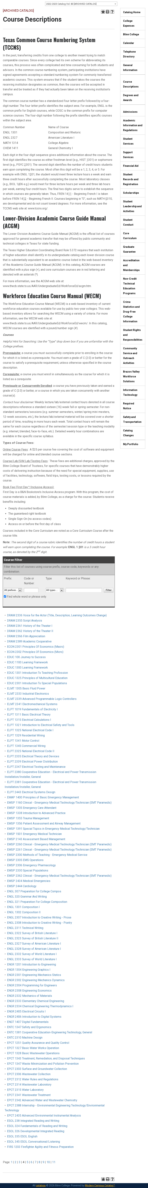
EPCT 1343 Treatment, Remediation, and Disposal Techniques (46, 1058)
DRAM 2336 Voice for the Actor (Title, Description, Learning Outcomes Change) (57, 615)
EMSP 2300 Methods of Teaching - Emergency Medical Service (47, 855)
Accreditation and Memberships (131, 265)
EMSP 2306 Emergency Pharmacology (31, 865)
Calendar (128, 43)
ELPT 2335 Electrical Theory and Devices (33, 756)
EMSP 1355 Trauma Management (28, 818)
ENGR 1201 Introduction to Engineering (31, 964)
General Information (130, 67)
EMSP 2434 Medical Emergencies (28, 881)
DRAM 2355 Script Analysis (24, 620)
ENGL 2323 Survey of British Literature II (32, 938)
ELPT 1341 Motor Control (23, 740)
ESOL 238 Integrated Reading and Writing (33, 1120)
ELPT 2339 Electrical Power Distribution (32, 761)
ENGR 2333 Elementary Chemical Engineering (35, 1001)
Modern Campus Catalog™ (100, 1185)
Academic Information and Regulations (132, 125)
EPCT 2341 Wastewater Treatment (29, 1095)
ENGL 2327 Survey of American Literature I (34, 943)
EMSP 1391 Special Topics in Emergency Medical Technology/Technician (53, 828)
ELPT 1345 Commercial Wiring (26, 746)
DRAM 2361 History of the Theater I (29, 625)
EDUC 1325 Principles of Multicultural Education (37, 678)
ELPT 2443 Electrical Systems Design (31, 792)
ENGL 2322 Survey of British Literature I (32, 933)
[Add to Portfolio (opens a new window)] (103, 12)
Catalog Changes (128, 433)
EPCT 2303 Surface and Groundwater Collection (37, 1069)
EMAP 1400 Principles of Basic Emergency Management (43, 797)
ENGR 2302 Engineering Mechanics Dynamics (36, 980)
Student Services (128, 141)
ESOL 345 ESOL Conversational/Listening (33, 1141)
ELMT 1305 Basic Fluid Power (26, 688)
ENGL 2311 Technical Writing (25, 928)
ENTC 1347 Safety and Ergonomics (29, 1027)
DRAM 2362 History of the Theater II (30, 631)
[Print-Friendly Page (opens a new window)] (107, 12)
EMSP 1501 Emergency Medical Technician (34, 834)
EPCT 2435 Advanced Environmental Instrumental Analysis (44, 1115)
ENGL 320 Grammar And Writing (27, 896)
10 (48, 1162)
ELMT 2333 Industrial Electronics (28, 693)
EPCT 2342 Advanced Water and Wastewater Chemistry (42, 1100)
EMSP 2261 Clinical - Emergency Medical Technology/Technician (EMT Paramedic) (59, 849)
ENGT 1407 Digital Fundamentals (28, 1022)
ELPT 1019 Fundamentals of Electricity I (32, 709)
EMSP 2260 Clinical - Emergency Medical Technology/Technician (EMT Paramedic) (59, 844)
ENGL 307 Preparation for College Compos (34, 891)
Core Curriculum (130, 236)
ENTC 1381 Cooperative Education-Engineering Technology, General (49, 1032)
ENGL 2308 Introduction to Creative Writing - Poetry (39, 922)
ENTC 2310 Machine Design (24, 1037)
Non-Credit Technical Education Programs (130, 286)
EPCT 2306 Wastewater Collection (29, 1074)
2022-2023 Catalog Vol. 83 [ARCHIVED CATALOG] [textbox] (71, 4)
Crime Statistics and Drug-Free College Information (131, 312)
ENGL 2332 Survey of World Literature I (32, 954)
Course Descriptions (131, 84)
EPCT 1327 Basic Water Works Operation (33, 1048)
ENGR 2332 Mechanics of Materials (29, 996)
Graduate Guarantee (129, 249)
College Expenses (128, 23)
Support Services (128, 155)
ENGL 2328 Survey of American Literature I (34, 949)
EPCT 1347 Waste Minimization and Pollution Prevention (43, 1063)
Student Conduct (128, 222)
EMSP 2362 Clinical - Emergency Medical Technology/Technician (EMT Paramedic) (59, 875)
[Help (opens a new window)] (112, 12)
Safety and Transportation (132, 419)
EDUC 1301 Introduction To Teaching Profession (37, 672)
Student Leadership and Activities (132, 206)
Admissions (130, 111)
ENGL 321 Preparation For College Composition (37, 902)
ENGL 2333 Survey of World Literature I (32, 959)
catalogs (41, 1185)
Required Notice (128, 406)
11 (53, 1162)
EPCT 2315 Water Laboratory (25, 1089)
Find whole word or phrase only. (27, 596)
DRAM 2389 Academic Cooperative (29, 641)
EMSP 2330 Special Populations (27, 870)
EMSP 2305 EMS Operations (25, 860)
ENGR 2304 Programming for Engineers (32, 985)
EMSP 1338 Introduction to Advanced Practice (36, 813)
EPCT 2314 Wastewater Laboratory (29, 1084)
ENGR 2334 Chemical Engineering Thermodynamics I (40, 1006)
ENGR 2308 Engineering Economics (29, 990)
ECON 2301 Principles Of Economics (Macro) (35, 646)
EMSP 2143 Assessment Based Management (36, 839)
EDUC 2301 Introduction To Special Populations (37, 683)
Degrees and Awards (130, 98)
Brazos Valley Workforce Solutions (131, 376)
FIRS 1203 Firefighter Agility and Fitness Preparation (40, 1147)
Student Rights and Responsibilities (132, 335)
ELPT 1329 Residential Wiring (26, 735)
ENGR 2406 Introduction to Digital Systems (34, 1016)
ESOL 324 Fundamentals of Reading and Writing (37, 1126)
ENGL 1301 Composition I (23, 907)
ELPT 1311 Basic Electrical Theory (29, 714)
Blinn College (131, 34)
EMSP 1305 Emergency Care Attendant (31, 808)
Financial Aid (130, 165)
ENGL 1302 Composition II (24, 912)
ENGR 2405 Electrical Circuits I (26, 1011)
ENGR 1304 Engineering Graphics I (28, 969)
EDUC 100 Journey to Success (26, 657)
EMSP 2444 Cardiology (21, 886)
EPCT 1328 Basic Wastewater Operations (33, 1053)
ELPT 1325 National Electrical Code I (30, 730)
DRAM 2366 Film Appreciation (26, 636)
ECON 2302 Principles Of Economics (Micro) (35, 652)
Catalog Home (131, 12)
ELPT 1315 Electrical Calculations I (29, 719)
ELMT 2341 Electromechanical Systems (32, 704)
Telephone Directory (129, 54)
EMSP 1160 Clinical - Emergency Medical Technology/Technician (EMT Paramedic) (59, 802)
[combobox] (81, 4)
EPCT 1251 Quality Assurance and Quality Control (38, 1042)
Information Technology (130, 392)
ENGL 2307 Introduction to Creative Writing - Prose (39, 917)
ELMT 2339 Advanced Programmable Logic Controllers (42, 699)
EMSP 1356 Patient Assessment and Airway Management (43, 823)
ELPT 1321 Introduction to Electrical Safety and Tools (40, 725)
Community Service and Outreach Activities (130, 355)
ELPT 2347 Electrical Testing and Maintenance (36, 766)
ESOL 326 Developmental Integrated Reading (35, 1131)
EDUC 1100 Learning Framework (27, 662)
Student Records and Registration (130, 179)
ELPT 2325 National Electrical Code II (30, 751)
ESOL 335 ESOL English (22, 1136)
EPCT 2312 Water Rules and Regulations (32, 1079)
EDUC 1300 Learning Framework (27, 667)
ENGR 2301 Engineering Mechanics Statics (34, 975)
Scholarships (131, 192)
